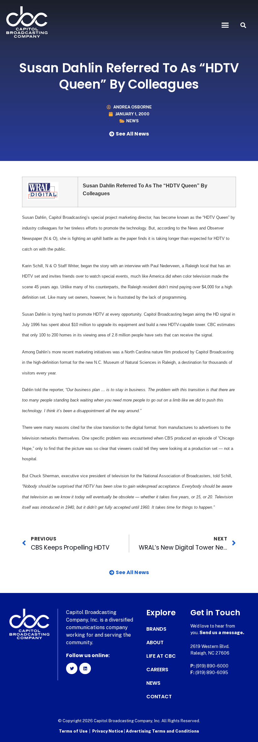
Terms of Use (73, 731)
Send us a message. (221, 632)
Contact (159, 697)
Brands (156, 629)
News (132, 121)
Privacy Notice (108, 731)
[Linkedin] (85, 668)
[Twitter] (71, 668)
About (155, 643)
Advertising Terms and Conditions (162, 731)
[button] (225, 25)
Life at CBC (161, 656)
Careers (157, 670)
